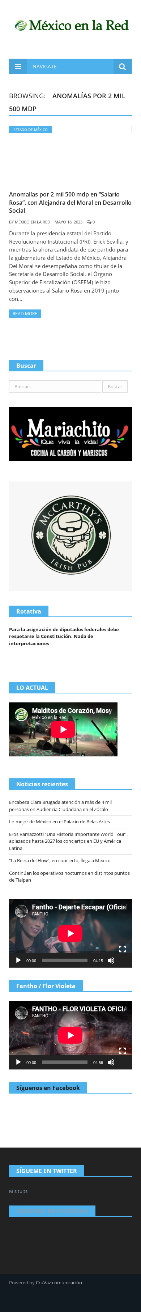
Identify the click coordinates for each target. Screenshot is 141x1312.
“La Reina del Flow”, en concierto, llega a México (60, 860)
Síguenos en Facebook (48, 1088)
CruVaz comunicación (59, 1282)
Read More (25, 314)
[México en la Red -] (70, 24)
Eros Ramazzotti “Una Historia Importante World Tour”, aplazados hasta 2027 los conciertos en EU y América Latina (68, 841)
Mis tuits (18, 1191)
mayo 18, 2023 (68, 222)
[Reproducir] (18, 960)
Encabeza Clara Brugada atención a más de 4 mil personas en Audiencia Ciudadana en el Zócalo (60, 806)
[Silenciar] (111, 960)
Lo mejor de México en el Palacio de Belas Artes (59, 821)
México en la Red (32, 222)
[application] (70, 933)
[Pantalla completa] (122, 949)
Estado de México (30, 129)
